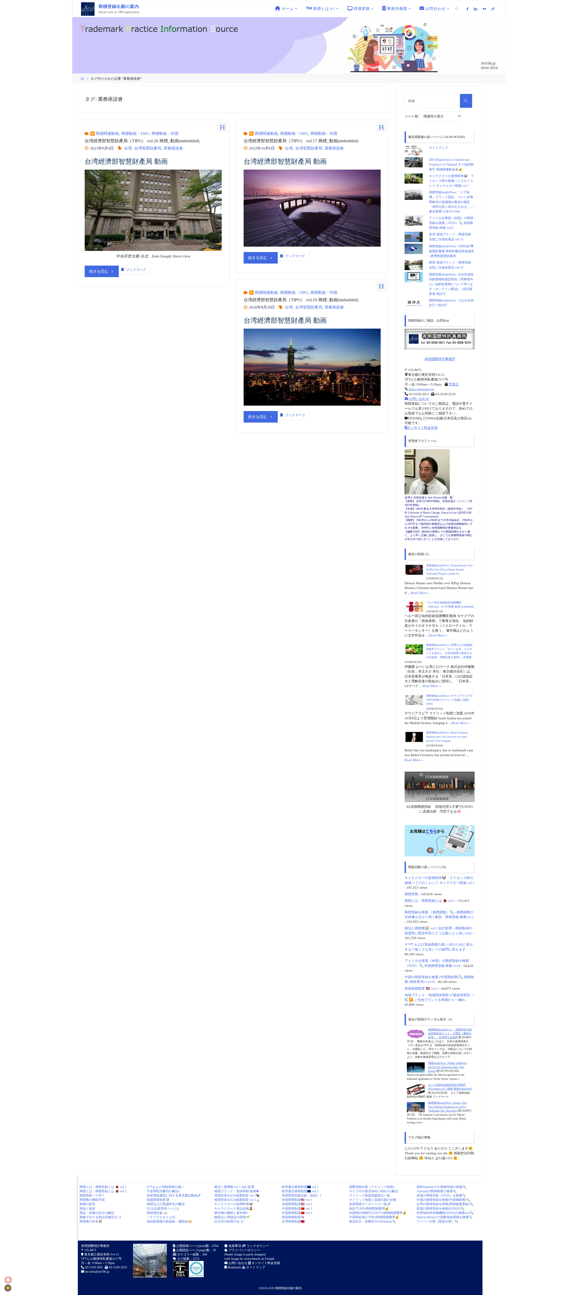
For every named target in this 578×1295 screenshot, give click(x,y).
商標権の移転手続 (92, 1199)
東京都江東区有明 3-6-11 (101, 1254)
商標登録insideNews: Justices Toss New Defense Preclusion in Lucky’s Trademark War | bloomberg (447, 1106)
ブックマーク (136, 269)
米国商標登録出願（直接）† (301, 1195)
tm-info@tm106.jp (97, 1271)
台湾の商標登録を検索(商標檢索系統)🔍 (445, 1204)
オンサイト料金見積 (422, 428)
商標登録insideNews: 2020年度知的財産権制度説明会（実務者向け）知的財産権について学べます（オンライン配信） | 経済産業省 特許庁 (451, 284)
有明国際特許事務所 (439, 359)
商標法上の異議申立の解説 (166, 1204)
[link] (457, 8)
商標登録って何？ (92, 1195)
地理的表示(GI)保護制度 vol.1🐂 (237, 1195)
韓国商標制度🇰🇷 (293, 1217)
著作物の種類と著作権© (231, 1213)
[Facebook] (467, 8)
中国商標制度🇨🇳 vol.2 (297, 1213)
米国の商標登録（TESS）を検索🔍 (441, 1195)
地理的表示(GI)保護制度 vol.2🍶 (237, 1199)
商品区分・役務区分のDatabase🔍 (372, 1221)
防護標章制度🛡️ (158, 1199)
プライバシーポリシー (244, 1250)
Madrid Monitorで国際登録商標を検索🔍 (445, 1217)
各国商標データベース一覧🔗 (370, 1204)
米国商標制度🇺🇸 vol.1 (297, 1199)
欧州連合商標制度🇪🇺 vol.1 (300, 1187)
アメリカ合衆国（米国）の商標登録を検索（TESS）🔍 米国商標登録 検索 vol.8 (451, 222)
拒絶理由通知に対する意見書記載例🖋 (174, 1195)
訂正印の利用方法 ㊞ (229, 1221)
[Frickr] (484, 8)
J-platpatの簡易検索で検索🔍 (437, 1191)
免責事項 (234, 1246)
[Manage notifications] (8, 1279)
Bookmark (234, 1267)
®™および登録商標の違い (165, 1187)
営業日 (454, 384)
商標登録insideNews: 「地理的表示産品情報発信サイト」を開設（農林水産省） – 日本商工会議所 (450, 1033)
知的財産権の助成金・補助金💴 (169, 1221)
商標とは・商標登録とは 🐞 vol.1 (430, 900)
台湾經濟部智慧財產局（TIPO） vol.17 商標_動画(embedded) (301, 140)
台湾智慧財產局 (147, 148)
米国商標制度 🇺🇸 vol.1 (421, 988)
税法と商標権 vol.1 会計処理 (234, 1187)
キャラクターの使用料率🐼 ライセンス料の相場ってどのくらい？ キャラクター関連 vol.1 (451, 180)
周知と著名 (87, 1208)
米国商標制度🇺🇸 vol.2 (297, 1204)
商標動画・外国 (164, 133)
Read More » (420, 593)
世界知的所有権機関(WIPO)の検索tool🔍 (445, 1213)
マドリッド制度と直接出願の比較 (372, 1199)
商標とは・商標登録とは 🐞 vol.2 (102, 1191)
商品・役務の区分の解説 (96, 1213)
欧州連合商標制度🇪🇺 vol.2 (300, 1191)
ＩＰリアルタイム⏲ (161, 1217)
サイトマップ (438, 148)
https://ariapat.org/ (421, 389)
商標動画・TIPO (135, 133)
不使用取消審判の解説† (163, 1191)
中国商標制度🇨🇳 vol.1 (297, 1208)
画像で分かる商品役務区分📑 (100, 1217)
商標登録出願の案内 (288, 1288)
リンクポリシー (257, 1246)
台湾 (128, 148)
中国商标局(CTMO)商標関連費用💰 (374, 1217)
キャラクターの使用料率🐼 (233, 1204)
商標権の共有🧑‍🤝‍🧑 (90, 1221)
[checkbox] (8, 1288)
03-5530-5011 (94, 1267)
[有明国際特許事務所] (440, 339)
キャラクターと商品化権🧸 (233, 1208)
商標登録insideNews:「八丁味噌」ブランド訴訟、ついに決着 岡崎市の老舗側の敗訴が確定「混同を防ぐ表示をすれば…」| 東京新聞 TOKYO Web (452, 202)
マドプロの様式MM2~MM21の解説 (373, 1191)
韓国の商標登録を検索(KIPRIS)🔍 (440, 1208)
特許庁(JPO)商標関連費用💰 (369, 1208)
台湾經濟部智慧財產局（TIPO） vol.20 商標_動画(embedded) (142, 140)
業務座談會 (173, 148)
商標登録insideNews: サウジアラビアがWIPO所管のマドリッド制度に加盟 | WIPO (449, 700)
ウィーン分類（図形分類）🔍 (437, 1221)
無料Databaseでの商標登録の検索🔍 (441, 1187)
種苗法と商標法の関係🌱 (232, 1217)
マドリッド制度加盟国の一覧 (369, 1195)
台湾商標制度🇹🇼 (293, 1221)
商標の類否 (87, 1204)
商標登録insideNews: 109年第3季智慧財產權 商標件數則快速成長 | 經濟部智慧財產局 (451, 251)
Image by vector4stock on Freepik (253, 1258)
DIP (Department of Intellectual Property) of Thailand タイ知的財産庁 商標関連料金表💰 (451, 164)
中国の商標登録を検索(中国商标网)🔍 (443, 1199)
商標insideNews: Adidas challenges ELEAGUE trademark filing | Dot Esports (447, 1067)
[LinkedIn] (475, 8)
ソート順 (412, 116)
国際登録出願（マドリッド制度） (372, 1187)
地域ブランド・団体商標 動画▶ (236, 1191)
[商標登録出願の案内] (88, 9)
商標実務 (411, 894)
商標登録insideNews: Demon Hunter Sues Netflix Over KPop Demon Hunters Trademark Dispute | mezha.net (449, 569)
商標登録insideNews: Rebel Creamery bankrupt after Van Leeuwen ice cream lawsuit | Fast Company (447, 736)
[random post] (416, 1033)
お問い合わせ (418, 399)
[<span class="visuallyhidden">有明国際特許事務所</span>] (493, 8)
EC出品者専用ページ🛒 (163, 1208)
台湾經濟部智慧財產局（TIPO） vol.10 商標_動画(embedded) (301, 299)
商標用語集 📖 (157, 1213)
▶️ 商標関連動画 (104, 133)
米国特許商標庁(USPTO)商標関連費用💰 (377, 1213)
